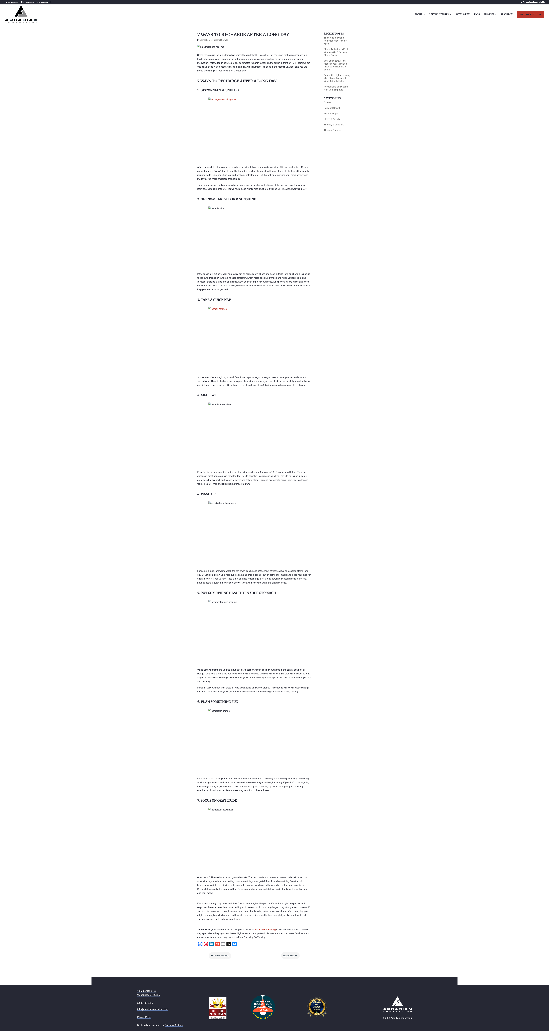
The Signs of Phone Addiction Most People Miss (335, 40)
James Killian (206, 40)
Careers (327, 102)
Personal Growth (220, 40)
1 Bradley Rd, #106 (146, 991)
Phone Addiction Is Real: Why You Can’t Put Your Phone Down (336, 52)
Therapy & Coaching (334, 124)
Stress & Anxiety (332, 119)
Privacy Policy (144, 1017)
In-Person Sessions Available (533, 2)
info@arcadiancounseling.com (152, 1009)
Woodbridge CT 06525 (148, 995)
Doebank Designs (174, 1025)
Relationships (331, 113)
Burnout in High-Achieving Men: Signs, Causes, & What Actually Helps (337, 78)
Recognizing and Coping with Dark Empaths (336, 88)
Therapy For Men (332, 130)
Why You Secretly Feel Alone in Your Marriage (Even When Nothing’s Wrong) (335, 65)
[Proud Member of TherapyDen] (262, 1019)
